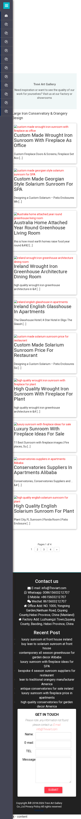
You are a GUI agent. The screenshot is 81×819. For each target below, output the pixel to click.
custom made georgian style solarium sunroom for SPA (43, 184)
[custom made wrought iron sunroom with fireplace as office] (44, 128)
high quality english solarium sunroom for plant (44, 508)
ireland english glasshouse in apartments (42, 309)
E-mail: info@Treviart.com (48, 588)
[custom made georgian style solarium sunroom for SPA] (44, 172)
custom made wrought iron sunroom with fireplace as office (43, 140)
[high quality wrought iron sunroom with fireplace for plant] (44, 382)
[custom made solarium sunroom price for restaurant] (44, 338)
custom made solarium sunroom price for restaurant (39, 350)
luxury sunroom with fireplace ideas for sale (39, 431)
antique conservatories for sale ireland (46, 688)
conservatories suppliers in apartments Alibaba (43, 470)
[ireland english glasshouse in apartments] (41, 301)
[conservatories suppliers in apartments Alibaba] (44, 460)
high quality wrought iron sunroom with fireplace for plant (43, 394)
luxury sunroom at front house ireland (46, 639)
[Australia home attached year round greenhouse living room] (44, 216)
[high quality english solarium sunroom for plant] (44, 499)
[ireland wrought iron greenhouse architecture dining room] (44, 259)
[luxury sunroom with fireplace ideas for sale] (42, 424)
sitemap (39, 810)
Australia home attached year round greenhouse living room (40, 228)
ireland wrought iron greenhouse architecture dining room (40, 271)
